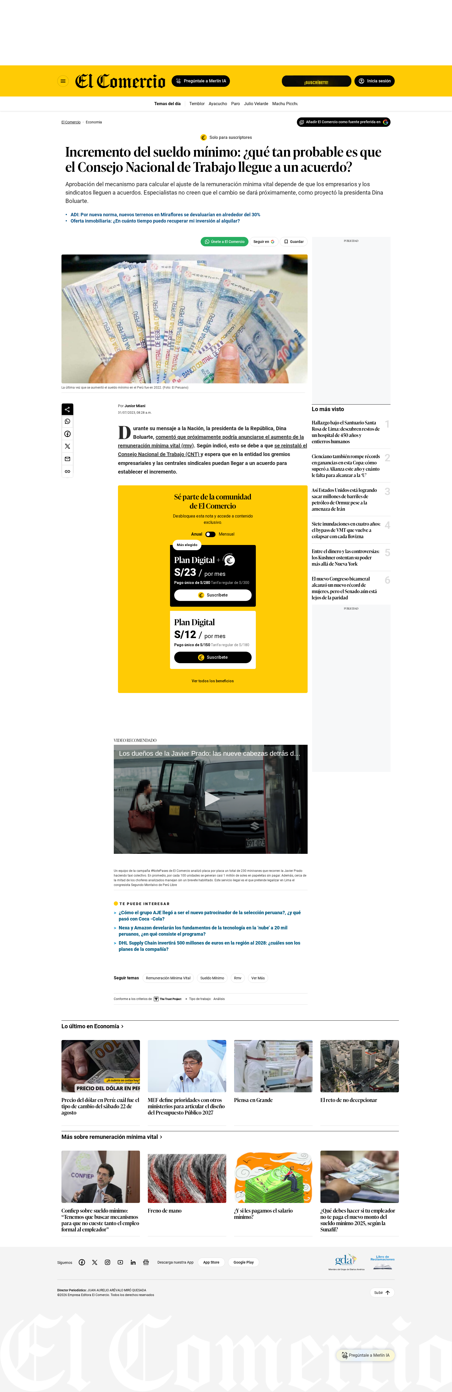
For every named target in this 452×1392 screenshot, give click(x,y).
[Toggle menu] (63, 81)
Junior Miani (135, 406)
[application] (211, 799)
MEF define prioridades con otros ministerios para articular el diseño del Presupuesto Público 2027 (186, 1106)
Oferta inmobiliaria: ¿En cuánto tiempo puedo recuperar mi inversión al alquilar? (155, 221)
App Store (211, 1262)
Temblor (197, 103)
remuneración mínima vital (168, 978)
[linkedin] (133, 1262)
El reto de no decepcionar (348, 1100)
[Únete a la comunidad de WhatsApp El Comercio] (224, 241)
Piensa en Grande (253, 1100)
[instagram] (107, 1262)
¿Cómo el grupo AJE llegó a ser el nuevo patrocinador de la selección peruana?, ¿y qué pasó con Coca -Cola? (210, 916)
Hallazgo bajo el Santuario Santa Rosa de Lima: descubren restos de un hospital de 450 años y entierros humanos (346, 431)
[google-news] (146, 1262)
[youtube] (120, 1262)
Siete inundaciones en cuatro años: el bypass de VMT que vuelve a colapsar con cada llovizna (346, 529)
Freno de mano (165, 1210)
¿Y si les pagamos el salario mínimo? (263, 1213)
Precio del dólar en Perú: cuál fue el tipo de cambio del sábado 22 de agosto (100, 1106)
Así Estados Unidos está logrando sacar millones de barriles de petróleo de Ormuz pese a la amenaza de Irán (344, 499)
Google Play (244, 1262)
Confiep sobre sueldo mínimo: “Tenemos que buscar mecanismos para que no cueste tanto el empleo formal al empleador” (100, 1219)
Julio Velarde (256, 103)
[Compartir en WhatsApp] (67, 421)
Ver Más (258, 978)
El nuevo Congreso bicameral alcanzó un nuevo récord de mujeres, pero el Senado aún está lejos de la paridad (344, 587)
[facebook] (82, 1262)
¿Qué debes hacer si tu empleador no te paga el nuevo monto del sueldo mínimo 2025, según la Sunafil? (357, 1219)
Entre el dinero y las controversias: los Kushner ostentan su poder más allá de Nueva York (345, 557)
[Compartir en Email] (67, 459)
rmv (237, 978)
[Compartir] (67, 409)
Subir (378, 1292)
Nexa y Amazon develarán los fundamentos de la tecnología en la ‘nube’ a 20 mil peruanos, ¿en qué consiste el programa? (203, 931)
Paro (235, 103)
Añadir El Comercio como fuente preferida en (343, 122)
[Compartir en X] (67, 446)
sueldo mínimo (212, 978)
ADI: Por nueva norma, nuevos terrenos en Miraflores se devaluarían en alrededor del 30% (165, 214)
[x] (95, 1262)
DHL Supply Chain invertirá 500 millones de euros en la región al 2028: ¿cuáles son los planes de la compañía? (209, 946)
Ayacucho (218, 103)
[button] (210, 798)
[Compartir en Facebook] (67, 434)
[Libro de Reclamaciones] (383, 1262)
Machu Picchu (285, 103)
